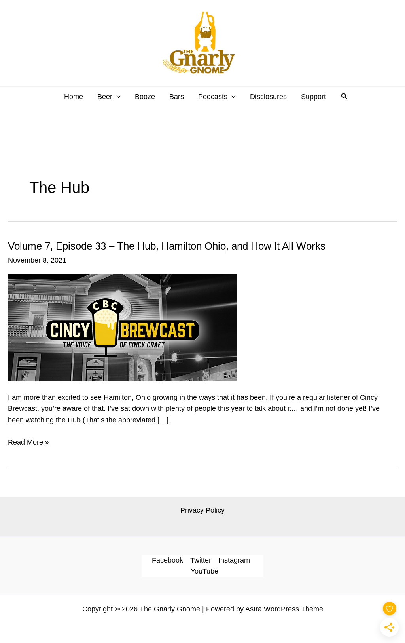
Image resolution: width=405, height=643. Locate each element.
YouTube (204, 571)
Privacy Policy (202, 510)
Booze (145, 97)
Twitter (200, 560)
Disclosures (268, 97)
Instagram (234, 560)
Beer (104, 97)
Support (313, 97)
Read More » (28, 443)
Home (73, 97)
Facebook (167, 560)
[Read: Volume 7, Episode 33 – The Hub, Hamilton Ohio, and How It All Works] (122, 327)
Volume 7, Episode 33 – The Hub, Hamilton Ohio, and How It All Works (167, 246)
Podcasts (212, 97)
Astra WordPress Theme (284, 609)
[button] (116, 97)
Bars (176, 97)
